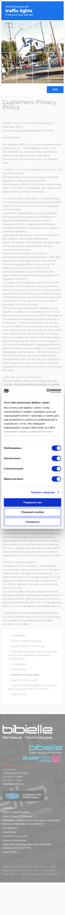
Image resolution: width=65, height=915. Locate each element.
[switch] (56, 458)
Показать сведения (43, 492)
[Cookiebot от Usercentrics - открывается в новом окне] (46, 391)
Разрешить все (33, 502)
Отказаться (33, 521)
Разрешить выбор (33, 512)
